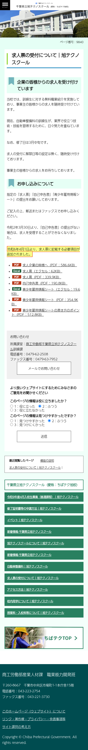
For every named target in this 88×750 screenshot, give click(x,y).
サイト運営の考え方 (16, 726)
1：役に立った (24, 406)
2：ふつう (49, 406)
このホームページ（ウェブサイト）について (33, 711)
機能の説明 (47, 460)
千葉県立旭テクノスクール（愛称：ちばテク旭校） (43, 484)
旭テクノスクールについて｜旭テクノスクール (35, 543)
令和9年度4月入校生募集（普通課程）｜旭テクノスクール (43, 497)
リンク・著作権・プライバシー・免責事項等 (33, 718)
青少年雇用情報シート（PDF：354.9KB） (45, 302)
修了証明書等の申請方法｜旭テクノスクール (34, 508)
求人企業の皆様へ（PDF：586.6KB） (50, 264)
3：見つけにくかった (29, 424)
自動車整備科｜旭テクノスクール (27, 566)
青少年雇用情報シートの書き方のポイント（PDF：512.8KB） (45, 312)
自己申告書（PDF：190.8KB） (45, 283)
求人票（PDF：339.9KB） (42, 276)
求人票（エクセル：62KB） (42, 271)
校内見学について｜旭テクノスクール (30, 601)
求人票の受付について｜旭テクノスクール (35, 468)
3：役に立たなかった (29, 410)
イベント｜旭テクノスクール (24, 520)
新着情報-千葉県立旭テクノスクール (29, 532)
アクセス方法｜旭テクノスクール (27, 590)
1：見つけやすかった (29, 420)
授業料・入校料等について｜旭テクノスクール (35, 613)
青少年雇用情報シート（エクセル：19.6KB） (46, 291)
